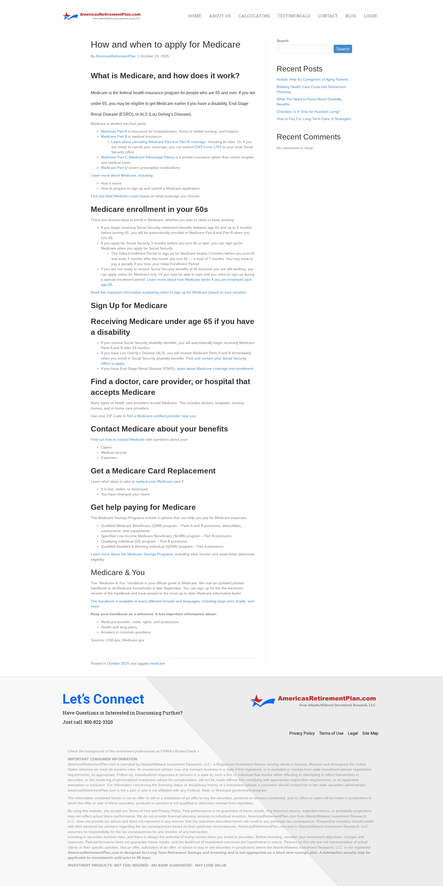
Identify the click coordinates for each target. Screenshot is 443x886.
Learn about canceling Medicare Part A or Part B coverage (158, 142)
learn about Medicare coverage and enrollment (215, 368)
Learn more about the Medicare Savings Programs (132, 554)
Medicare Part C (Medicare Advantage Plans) (137, 157)
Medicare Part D (114, 168)
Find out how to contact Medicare (118, 439)
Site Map (370, 733)
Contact (328, 15)
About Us (220, 15)
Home (195, 15)
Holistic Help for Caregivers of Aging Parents (312, 79)
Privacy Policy (302, 733)
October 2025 (118, 663)
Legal (353, 733)
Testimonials (293, 15)
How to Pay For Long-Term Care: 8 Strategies (314, 119)
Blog (350, 15)
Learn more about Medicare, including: (122, 175)
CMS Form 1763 (208, 147)
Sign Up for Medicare (129, 305)
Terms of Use (331, 733)
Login (370, 15)
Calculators (254, 15)
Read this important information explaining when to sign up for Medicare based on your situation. (169, 292)
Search (283, 41)
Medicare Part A (114, 131)
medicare (157, 663)
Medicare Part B (114, 136)
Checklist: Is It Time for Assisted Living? (308, 112)
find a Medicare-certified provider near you (161, 416)
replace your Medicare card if (159, 481)
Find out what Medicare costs (114, 196)
